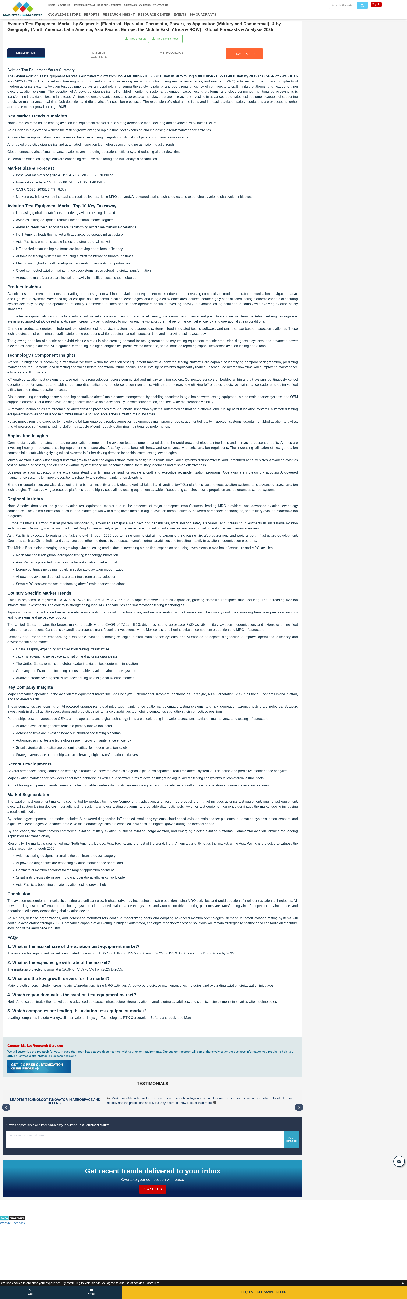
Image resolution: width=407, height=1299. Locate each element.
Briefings (130, 5)
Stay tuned (153, 1189)
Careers (145, 5)
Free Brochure (137, 38)
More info (152, 1283)
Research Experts (109, 5)
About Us (64, 5)
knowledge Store (64, 14)
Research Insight (119, 14)
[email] (399, 1161)
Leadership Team (84, 5)
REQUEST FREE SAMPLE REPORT (264, 1292)
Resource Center (154, 14)
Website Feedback (12, 1223)
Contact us (160, 5)
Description (26, 52)
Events (180, 14)
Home (51, 5)
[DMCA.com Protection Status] (13, 1219)
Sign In (376, 4)
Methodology (171, 52)
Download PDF (244, 54)
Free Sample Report (168, 38)
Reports (91, 14)
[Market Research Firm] (22, 9)
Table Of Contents (99, 55)
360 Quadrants (203, 14)
